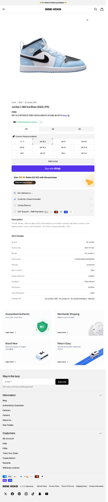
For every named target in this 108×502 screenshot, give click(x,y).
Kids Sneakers (93, 299)
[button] (4, 9)
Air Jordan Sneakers (79, 299)
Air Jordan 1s (64, 299)
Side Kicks (29, 486)
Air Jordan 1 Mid (51, 299)
